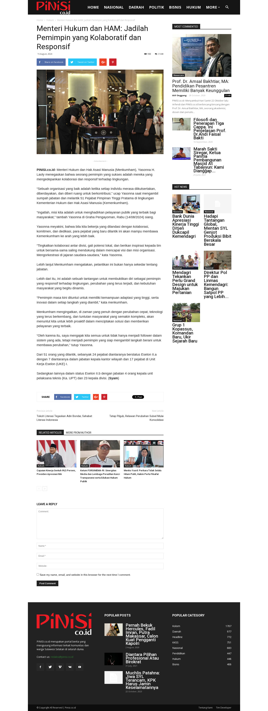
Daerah (136, 7)
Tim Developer (223, 707)
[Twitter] (50, 667)
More (211, 7)
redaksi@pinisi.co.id (62, 657)
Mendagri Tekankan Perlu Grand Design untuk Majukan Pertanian (185, 282)
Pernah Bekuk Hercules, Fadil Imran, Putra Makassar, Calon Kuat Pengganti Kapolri (142, 634)
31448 (161, 53)
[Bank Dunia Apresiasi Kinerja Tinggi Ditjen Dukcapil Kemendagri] (186, 203)
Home (93, 7)
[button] (227, 7)
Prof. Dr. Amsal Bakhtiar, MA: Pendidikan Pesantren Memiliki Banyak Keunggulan (201, 86)
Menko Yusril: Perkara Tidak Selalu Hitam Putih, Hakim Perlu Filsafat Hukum (142, 474)
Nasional (114, 7)
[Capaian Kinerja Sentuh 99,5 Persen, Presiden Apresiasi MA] (56, 453)
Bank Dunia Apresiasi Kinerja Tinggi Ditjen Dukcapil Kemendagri (185, 226)
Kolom (176, 626)
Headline (177, 637)
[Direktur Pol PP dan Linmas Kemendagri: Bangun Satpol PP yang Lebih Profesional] (218, 260)
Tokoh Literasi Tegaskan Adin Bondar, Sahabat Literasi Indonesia (64, 418)
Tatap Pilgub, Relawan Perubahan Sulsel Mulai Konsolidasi (136, 418)
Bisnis (175, 7)
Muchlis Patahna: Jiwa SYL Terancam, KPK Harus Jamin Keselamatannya (143, 680)
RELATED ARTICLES (50, 432)
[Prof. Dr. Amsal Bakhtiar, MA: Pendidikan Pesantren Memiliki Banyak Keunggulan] (201, 55)
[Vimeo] (60, 667)
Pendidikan (178, 653)
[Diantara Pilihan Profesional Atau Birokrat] (113, 659)
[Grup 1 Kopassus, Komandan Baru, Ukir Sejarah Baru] (186, 312)
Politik (156, 7)
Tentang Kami (206, 707)
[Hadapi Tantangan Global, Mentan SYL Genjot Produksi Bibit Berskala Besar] (218, 203)
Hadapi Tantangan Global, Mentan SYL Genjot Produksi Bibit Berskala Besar (217, 230)
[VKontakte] (69, 667)
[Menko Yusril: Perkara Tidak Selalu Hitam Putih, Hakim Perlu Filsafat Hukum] (144, 453)
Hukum (193, 7)
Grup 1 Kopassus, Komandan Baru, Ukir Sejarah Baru (184, 333)
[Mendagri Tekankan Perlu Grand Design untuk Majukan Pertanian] (186, 260)
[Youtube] (79, 667)
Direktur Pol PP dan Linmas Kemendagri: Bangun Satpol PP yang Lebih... (216, 284)
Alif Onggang (179, 95)
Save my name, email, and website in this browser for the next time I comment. (85, 574)
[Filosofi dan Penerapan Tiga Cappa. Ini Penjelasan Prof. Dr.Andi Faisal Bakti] (181, 124)
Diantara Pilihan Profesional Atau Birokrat (142, 658)
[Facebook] (40, 667)
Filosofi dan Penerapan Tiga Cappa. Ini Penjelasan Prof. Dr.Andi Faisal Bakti (209, 128)
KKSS (175, 642)
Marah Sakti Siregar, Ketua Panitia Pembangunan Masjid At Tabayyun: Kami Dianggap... (208, 159)
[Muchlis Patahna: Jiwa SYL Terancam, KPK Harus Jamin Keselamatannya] (113, 677)
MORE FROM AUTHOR (78, 432)
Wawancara (178, 75)
